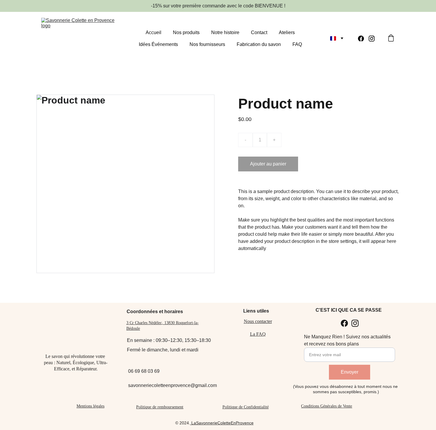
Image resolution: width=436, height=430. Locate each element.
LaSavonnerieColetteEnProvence (222, 423)
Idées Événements (158, 44)
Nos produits (186, 32)
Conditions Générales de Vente (326, 406)
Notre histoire (225, 32)
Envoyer (349, 372)
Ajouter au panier (268, 163)
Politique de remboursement (159, 407)
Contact (259, 32)
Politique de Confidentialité (245, 407)
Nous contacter (258, 321)
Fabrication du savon (259, 44)
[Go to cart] (391, 38)
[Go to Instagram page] (372, 39)
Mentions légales (90, 406)
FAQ (297, 44)
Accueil (153, 32)
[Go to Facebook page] (363, 39)
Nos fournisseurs (207, 44)
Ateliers (287, 32)
